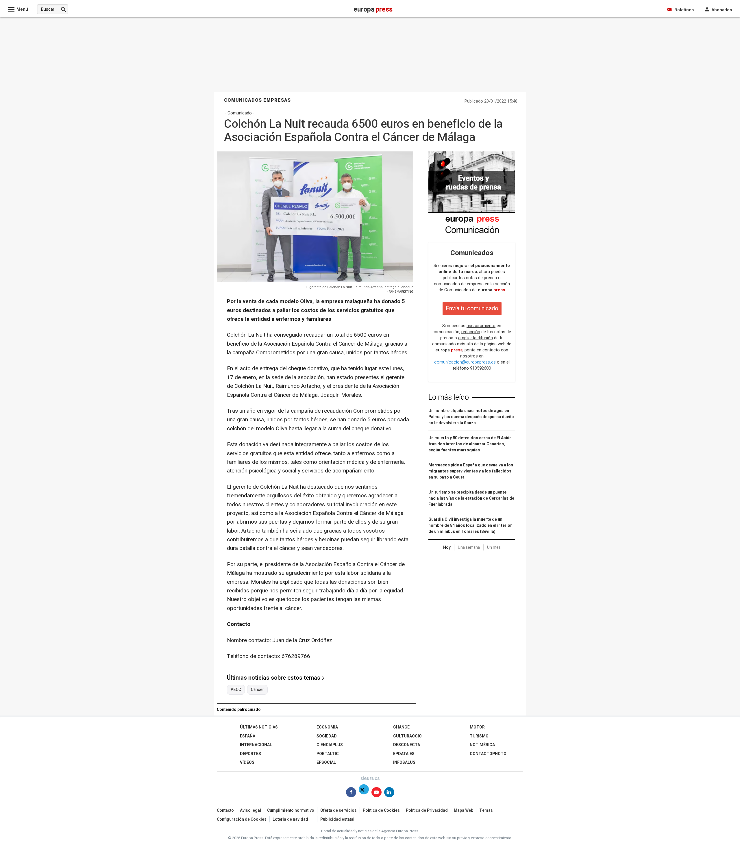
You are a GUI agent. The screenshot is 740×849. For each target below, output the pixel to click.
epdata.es (404, 754)
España (247, 736)
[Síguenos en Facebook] (351, 793)
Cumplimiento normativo (290, 810)
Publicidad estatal (337, 819)
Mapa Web (463, 810)
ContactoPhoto (488, 754)
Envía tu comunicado (472, 308)
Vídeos (247, 762)
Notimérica (482, 745)
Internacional (256, 745)
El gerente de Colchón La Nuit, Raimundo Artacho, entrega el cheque (359, 287)
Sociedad (327, 736)
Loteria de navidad (290, 819)
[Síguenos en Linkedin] (389, 793)
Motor (477, 727)
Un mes (494, 547)
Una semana (469, 547)
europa (491, 290)
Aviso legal (250, 810)
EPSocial (326, 762)
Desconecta (406, 745)
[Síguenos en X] (364, 793)
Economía (327, 727)
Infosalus (404, 762)
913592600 (480, 368)
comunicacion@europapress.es (465, 362)
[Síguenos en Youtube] (376, 793)
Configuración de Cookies (242, 819)
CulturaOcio (407, 736)
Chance (401, 727)
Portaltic (328, 754)
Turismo (479, 736)
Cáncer (257, 690)
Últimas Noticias (259, 727)
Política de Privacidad (427, 810)
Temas (486, 810)
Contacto (225, 810)
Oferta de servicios (338, 810)
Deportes (250, 754)
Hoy (447, 547)
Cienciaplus (330, 745)
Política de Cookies (381, 810)
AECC (236, 690)
